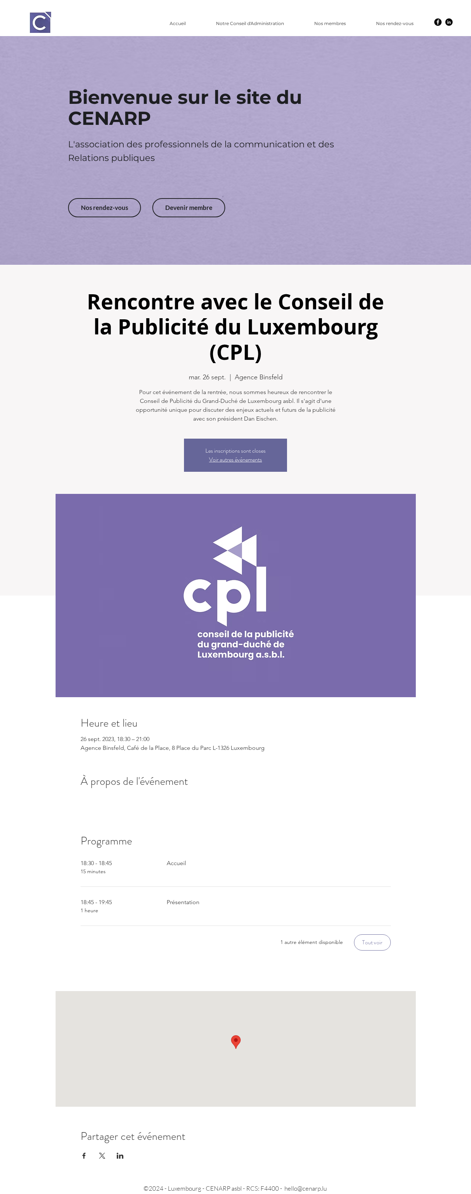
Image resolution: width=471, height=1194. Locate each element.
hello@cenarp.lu (305, 1188)
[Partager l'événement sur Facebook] (84, 1156)
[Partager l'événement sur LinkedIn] (120, 1156)
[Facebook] (438, 22)
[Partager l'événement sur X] (102, 1156)
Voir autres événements (235, 459)
